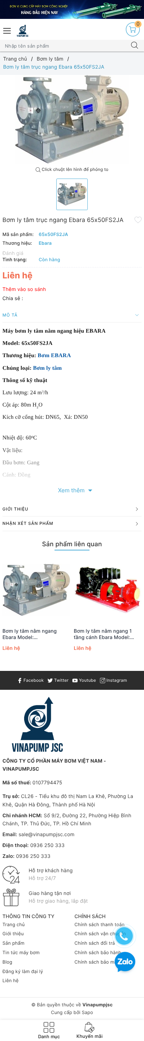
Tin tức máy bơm (21, 953)
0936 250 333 (47, 845)
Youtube (87, 680)
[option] (72, 119)
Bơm (44, 356)
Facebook (33, 680)
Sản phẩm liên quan (72, 544)
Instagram (116, 680)
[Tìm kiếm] (135, 45)
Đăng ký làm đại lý (22, 971)
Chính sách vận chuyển (100, 934)
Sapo (87, 1012)
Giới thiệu (13, 934)
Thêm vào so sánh (24, 289)
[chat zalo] (125, 963)
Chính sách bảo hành (97, 953)
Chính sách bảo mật (96, 962)
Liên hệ (10, 981)
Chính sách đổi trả (94, 943)
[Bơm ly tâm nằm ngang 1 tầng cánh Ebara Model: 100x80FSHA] (108, 590)
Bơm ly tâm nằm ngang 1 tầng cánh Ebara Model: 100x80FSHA (103, 634)
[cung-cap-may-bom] (72, 9)
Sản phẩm (13, 943)
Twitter (61, 680)
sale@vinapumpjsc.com (46, 835)
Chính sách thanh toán (99, 925)
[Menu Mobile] (7, 30)
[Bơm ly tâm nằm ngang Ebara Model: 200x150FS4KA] (36, 590)
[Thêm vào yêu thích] (138, 219)
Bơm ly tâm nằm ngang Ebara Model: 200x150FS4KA (29, 634)
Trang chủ (13, 925)
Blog (7, 962)
